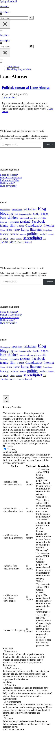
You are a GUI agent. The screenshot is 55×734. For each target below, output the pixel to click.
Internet (49, 225)
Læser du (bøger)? (9, 175)
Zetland (28, 242)
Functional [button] (8, 648)
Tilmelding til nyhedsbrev (19, 69)
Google (20, 225)
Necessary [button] (8, 446)
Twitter (4, 241)
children (12, 217)
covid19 (42, 218)
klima (9, 229)
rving (5, 238)
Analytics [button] (7, 682)
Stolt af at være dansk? (11, 177)
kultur (17, 230)
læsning (4, 233)
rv (1, 238)
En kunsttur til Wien (9, 180)
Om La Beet (13, 66)
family (4, 225)
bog (16, 214)
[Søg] (1, 14)
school (12, 239)
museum (23, 234)
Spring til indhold (8, 1)
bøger (44, 213)
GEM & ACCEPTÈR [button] (13, 729)
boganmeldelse (25, 214)
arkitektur (30, 209)
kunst (25, 229)
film (12, 225)
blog (42, 208)
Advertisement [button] (10, 698)
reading (43, 234)
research (51, 234)
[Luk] (5, 24)
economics (14, 222)
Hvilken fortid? (7, 183)
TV (44, 239)
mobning (14, 234)
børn (3, 217)
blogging (6, 213)
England (25, 221)
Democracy (4, 222)
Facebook (38, 221)
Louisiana (47, 230)
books (36, 213)
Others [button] (6, 715)
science (19, 239)
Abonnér (49, 144)
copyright (33, 218)
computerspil (24, 218)
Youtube (21, 242)
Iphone (2, 230)
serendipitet (32, 238)
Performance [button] (9, 665)
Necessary (12, 449)
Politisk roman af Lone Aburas (26, 88)
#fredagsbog (5, 210)
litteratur (36, 229)
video (13, 241)
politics (32, 234)
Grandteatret (33, 225)
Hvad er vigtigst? (8, 185)
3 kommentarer (9, 97)
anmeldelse (17, 209)
